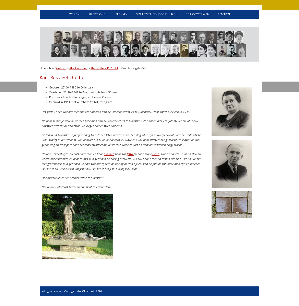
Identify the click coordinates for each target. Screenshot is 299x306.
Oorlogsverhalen (197, 14)
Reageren (224, 14)
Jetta (130, 154)
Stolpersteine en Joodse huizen (156, 14)
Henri (155, 154)
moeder (109, 154)
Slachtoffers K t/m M (104, 68)
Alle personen (97, 14)
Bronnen (121, 14)
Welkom (74, 14)
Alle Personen (78, 68)
